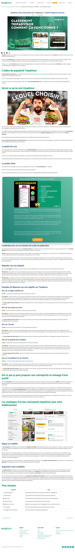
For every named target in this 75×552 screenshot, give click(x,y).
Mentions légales (41, 538)
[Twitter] (4, 53)
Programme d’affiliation (24, 533)
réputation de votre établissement (41, 74)
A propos (21, 535)
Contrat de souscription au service (45, 535)
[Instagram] (65, 547)
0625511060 (58, 533)
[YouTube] (70, 547)
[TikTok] (73, 547)
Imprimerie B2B (22, 532)
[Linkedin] (6, 53)
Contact (21, 536)
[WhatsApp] (9, 53)
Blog (38, 530)
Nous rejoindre (41, 533)
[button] (27, 2)
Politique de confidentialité (43, 536)
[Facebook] (1, 53)
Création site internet (24, 530)
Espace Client (40, 532)
